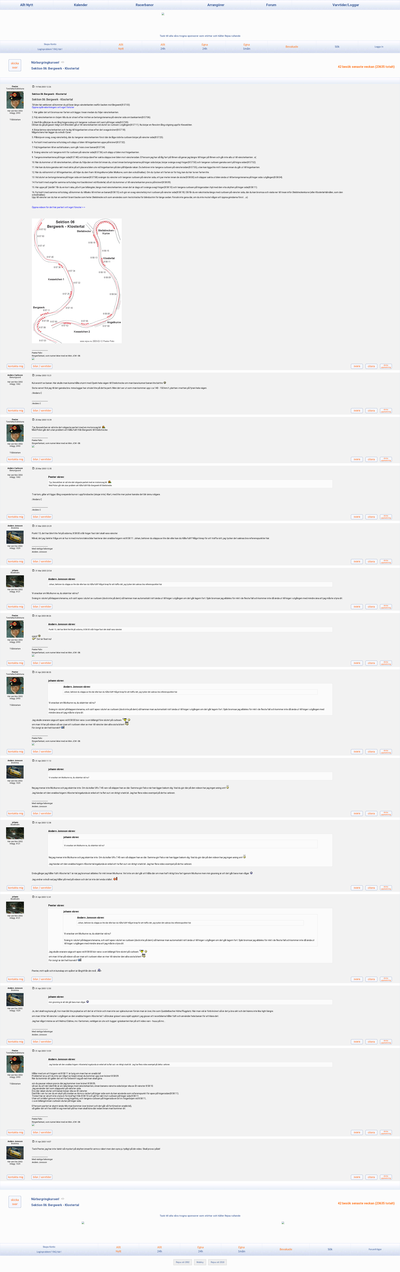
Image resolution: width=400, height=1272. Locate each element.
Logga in (379, 47)
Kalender (81, 5)
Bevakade (292, 46)
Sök (337, 46)
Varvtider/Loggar (345, 5)
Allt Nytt (26, 5)
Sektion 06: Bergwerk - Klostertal (55, 68)
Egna (205, 46)
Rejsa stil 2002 (182, 1262)
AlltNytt (121, 46)
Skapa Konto (50, 44)
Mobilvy (200, 1262)
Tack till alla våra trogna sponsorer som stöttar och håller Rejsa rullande (200, 36)
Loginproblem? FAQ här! (50, 49)
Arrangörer (215, 5)
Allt (162, 46)
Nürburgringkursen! (45, 62)
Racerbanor (145, 5)
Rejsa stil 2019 (217, 1262)
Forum (271, 5)
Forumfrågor (375, 1249)
